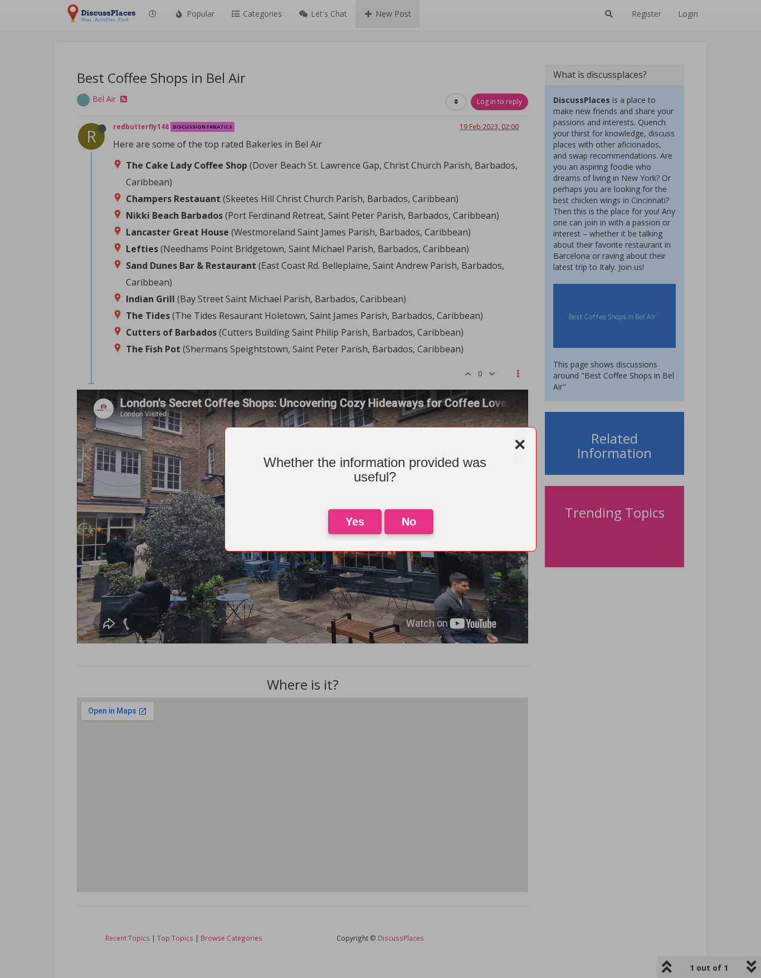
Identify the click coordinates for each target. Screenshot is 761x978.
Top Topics (175, 937)
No (409, 521)
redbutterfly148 (141, 126)
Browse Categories (231, 937)
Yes (354, 521)
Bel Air (104, 99)
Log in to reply (499, 101)
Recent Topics (127, 937)
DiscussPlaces (401, 937)
